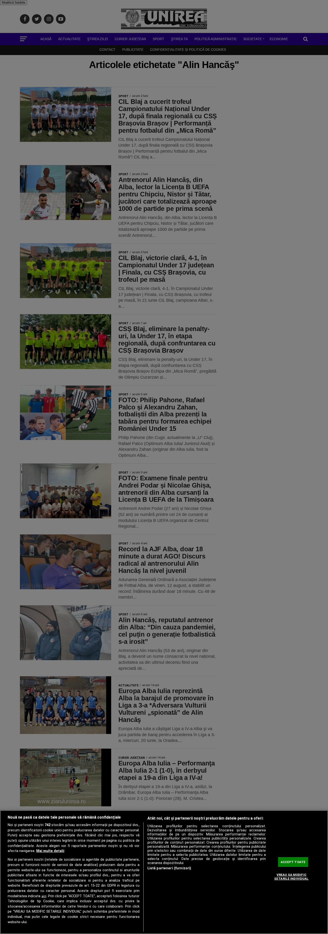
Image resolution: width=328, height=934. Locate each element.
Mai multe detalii (50, 851)
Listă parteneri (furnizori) (169, 868)
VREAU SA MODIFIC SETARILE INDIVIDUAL (291, 876)
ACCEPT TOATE (293, 862)
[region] (164, 872)
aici (44, 896)
